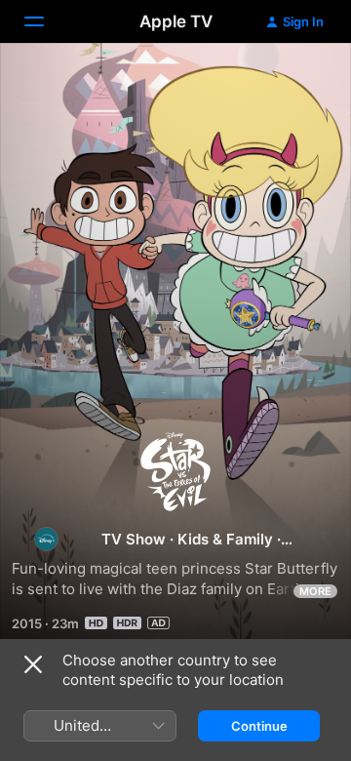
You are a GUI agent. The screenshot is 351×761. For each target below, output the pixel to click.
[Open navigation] (45, 21)
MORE (315, 591)
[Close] (33, 664)
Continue (259, 726)
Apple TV (176, 21)
